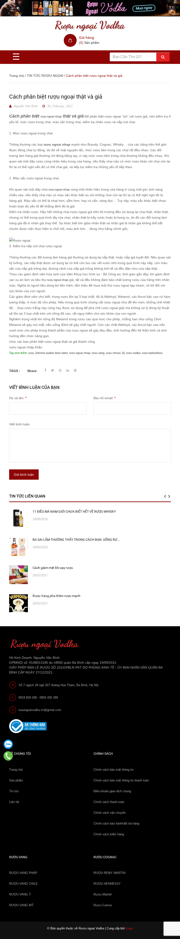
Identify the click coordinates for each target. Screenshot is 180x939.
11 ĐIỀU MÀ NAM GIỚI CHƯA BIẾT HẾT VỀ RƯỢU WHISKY (74, 511)
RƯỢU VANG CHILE (23, 883)
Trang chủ (16, 75)
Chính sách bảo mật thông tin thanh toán (121, 780)
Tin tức (14, 791)
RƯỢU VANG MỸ (21, 905)
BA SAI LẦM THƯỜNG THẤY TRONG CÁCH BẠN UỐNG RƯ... (76, 539)
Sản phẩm (16, 780)
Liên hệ (14, 802)
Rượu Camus (103, 905)
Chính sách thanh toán (109, 802)
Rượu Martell (103, 894)
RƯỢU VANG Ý (20, 894)
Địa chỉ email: (105, 398)
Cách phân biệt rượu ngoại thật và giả (55, 96)
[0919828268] (8, 756)
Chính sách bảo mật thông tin (114, 769)
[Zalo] (8, 744)
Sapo (129, 928)
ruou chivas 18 (115, 353)
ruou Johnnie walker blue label (48, 353)
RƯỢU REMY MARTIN (109, 873)
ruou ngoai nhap (51, 116)
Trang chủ (16, 769)
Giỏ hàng (86, 37)
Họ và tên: (17, 398)
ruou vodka (133, 353)
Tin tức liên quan (27, 496)
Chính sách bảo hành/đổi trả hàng (116, 823)
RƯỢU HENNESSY (107, 883)
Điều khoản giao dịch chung (112, 791)
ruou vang (98, 353)
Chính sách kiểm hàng (109, 834)
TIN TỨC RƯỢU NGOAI (45, 75)
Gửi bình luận (24, 474)
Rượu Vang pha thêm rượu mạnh (56, 596)
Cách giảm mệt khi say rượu (53, 568)
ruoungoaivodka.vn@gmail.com (40, 710)
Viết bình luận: (19, 424)
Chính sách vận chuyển (110, 812)
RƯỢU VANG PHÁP (23, 873)
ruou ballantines (152, 353)
